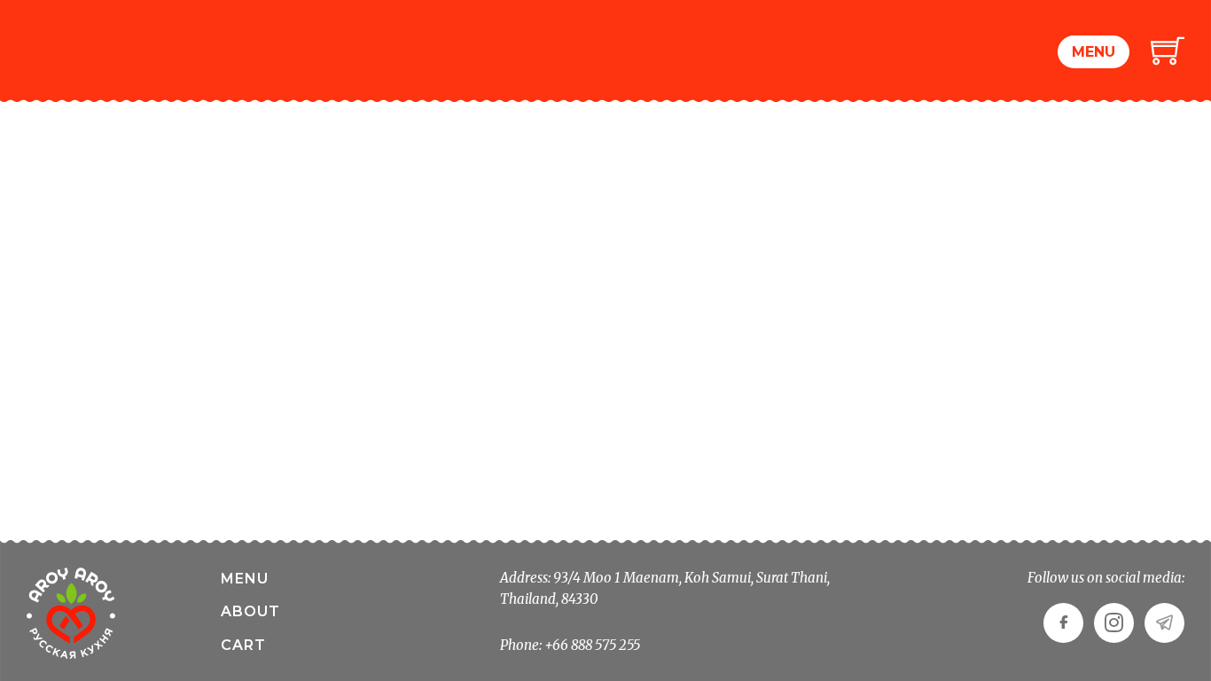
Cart (243, 645)
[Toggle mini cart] (1167, 50)
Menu (1093, 51)
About (250, 611)
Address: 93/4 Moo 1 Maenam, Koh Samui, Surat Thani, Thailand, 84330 (665, 588)
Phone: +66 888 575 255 (570, 645)
